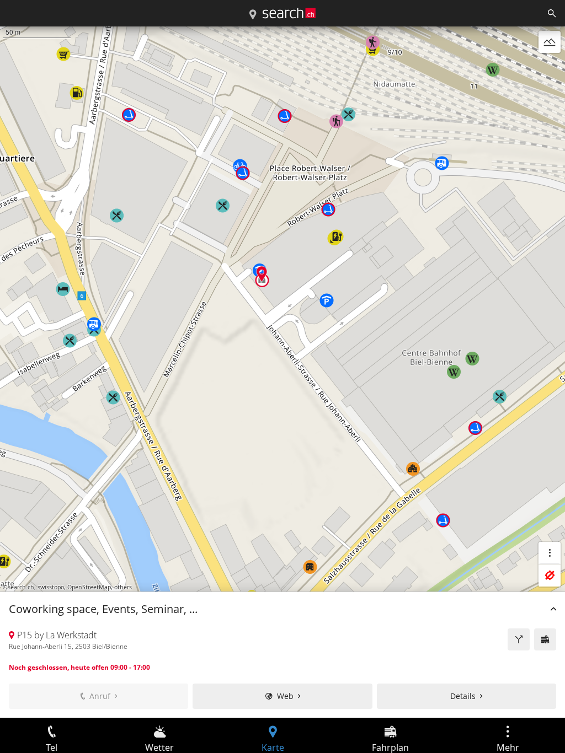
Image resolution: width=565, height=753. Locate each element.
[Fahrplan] (545, 639)
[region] (282, 372)
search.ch (21, 587)
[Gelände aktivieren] (550, 42)
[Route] (519, 639)
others (123, 587)
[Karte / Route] (252, 14)
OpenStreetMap (89, 587)
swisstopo (51, 587)
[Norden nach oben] (550, 68)
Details (463, 696)
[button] (262, 273)
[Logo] (289, 13)
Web (285, 696)
